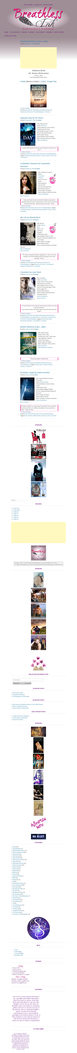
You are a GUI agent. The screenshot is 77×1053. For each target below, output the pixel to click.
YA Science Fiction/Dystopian (28, 319)
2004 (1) (15, 519)
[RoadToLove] (38, 815)
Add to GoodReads (42, 140)
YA (39, 317)
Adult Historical (16, 857)
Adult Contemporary (17, 852)
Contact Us (38, 4)
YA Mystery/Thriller (17, 910)
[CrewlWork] (38, 602)
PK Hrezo (43, 125)
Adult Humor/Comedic (18, 859)
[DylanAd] (38, 443)
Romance (38, 155)
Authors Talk (15, 867)
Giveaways (49, 32)
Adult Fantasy (16, 856)
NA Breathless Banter (18, 883)
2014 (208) (16, 510)
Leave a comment (51, 415)
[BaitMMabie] (38, 458)
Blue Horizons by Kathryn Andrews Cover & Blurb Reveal (27, 704)
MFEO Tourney (59, 32)
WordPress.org (19, 955)
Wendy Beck (29, 266)
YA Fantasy (44, 317)
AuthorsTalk (15, 868)
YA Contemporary (17, 905)
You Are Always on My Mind (19, 717)
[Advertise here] (38, 831)
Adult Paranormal (17, 865)
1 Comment (47, 112)
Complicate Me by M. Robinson (20, 716)
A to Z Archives (14, 32)
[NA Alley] (38, 839)
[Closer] (38, 799)
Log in (16, 949)
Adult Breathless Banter (18, 850)
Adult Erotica (15, 854)
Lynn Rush (44, 280)
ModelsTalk (15, 879)
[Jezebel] (38, 736)
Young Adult (36, 320)
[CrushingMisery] (38, 784)
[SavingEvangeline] (38, 752)
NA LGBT (15, 890)
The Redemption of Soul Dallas (20, 696)
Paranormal (23, 320)
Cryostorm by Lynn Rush (30, 272)
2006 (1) (15, 515)
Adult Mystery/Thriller (18, 863)
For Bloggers (48, 4)
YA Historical (15, 908)
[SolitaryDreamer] (38, 634)
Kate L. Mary (43, 364)
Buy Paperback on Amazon (45, 347)
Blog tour (14, 872)
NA (31, 110)
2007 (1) (15, 513)
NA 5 (43, 264)
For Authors (28, 4)
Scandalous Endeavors (18, 694)
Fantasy (27, 155)
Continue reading (25, 108)
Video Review (16, 901)
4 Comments (36, 266)
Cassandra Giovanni (25, 209)
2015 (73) (15, 508)
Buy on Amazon (24, 196)
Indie (26, 415)
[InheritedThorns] (38, 768)
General (28, 110)
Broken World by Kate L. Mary (33, 327)
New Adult (32, 155)
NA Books (31, 32)
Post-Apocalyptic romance (45, 209)
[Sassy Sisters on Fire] (38, 939)
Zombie (22, 366)
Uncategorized (34, 317)
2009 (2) (15, 512)
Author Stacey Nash (17, 692)
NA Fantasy (36, 110)
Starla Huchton (44, 382)
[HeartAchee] (38, 587)
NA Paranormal (39, 262)
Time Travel (53, 155)
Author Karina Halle (17, 719)
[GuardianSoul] (38, 649)
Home (6, 32)
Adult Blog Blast (16, 848)
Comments (19, 953)
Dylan (38, 43)
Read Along (15, 897)
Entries (18, 951)
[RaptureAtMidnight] (38, 618)
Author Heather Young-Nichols (20, 708)
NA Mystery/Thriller (45, 110)
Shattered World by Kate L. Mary (34, 41)
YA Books (24, 32)
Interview (37, 264)
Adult (13, 847)
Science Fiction (45, 155)
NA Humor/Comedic (17, 888)
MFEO (14, 877)
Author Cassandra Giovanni (19, 706)
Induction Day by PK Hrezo (31, 118)
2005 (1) (15, 517)
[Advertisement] (38, 57)
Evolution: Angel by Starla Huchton (35, 372)
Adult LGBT (15, 861)
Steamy (44, 415)
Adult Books (40, 32)
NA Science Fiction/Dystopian (35, 112)
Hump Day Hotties (10, 35)
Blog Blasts (15, 870)
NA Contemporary (17, 885)
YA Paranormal (51, 317)
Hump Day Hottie (17, 876)
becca (36, 219)
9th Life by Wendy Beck (30, 217)
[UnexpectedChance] (38, 496)
